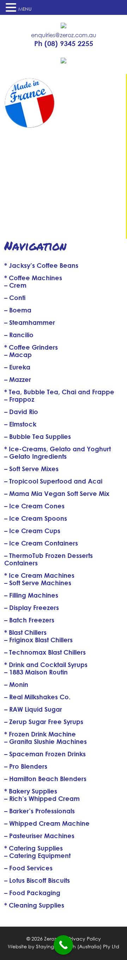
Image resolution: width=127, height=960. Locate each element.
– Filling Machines (31, 595)
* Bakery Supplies (30, 791)
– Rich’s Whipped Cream (42, 798)
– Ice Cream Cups (32, 531)
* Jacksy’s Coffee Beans (41, 265)
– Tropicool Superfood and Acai (53, 481)
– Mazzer (17, 379)
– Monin (16, 684)
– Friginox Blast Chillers (38, 640)
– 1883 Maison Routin (36, 672)
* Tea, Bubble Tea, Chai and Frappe (59, 392)
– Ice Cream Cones (34, 506)
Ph (63, 43)
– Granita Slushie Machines (45, 741)
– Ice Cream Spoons (35, 518)
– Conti (14, 297)
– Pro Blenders (25, 766)
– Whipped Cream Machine (47, 823)
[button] (12, 7)
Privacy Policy (84, 938)
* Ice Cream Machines (39, 575)
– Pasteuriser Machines (39, 836)
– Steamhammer (29, 322)
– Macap (18, 354)
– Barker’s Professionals (39, 811)
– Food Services (28, 868)
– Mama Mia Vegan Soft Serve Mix (56, 493)
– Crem (15, 285)
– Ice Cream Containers (41, 543)
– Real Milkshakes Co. (37, 697)
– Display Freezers (31, 607)
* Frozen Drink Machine (40, 734)
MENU (25, 9)
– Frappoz (19, 399)
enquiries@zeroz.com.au (63, 35)
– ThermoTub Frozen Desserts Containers (48, 559)
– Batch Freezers (29, 620)
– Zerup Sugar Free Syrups (43, 721)
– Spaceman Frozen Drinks (45, 754)
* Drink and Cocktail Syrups (45, 664)
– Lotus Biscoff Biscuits (37, 880)
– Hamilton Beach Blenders (45, 779)
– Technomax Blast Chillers (45, 652)
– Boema (17, 310)
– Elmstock (20, 424)
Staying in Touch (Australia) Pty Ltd (77, 946)
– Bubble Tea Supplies (37, 436)
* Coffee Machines (33, 278)
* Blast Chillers (25, 632)
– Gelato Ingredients (35, 456)
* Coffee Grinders (31, 347)
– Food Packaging (32, 893)
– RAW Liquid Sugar (33, 709)
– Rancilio (19, 335)
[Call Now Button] (63, 945)
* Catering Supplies (33, 848)
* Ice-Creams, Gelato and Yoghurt (57, 449)
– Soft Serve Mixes (31, 469)
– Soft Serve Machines (37, 583)
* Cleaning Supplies (34, 905)
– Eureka (17, 367)
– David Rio (21, 412)
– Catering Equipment (37, 855)
